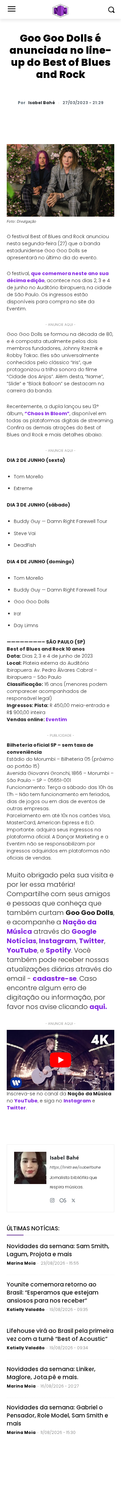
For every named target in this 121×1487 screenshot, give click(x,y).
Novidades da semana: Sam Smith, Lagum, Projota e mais (58, 1250)
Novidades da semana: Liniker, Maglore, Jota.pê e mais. (51, 1373)
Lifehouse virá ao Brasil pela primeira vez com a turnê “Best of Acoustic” (60, 1335)
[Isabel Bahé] (30, 1178)
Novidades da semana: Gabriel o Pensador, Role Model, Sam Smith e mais (57, 1415)
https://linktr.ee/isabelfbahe (75, 1167)
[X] (50, 120)
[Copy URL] (112, 120)
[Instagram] (52, 1197)
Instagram (57, 941)
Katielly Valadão (26, 1309)
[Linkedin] (96, 120)
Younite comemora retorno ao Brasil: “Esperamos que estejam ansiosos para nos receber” (52, 1292)
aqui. (98, 1006)
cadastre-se (55, 978)
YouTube (22, 950)
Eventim (56, 719)
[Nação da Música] (60, 11)
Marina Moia (21, 1263)
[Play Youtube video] (60, 1060)
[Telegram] (81, 120)
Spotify (58, 950)
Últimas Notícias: (33, 1228)
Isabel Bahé (41, 103)
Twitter (91, 941)
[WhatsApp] (34, 120)
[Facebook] (65, 120)
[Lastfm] (62, 1197)
